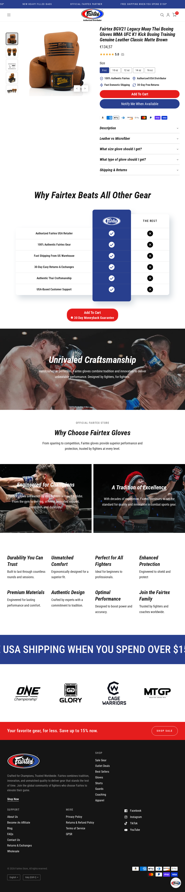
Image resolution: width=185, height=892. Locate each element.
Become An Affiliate (18, 822)
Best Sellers (102, 771)
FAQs (10, 834)
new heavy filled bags (27, 4)
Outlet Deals (102, 766)
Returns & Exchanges (19, 845)
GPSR (69, 834)
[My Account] (168, 15)
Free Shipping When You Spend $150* (134, 4)
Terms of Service (75, 828)
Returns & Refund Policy (80, 822)
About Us (12, 817)
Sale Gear (100, 760)
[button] (140, 94)
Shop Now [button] (13, 799)
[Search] (162, 15)
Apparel (99, 800)
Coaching (100, 794)
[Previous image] (77, 88)
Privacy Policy (74, 817)
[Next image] (85, 88)
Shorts (99, 783)
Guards (99, 789)
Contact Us (13, 840)
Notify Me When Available (139, 104)
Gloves (99, 777)
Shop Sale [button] (165, 730)
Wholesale (13, 851)
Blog (9, 828)
